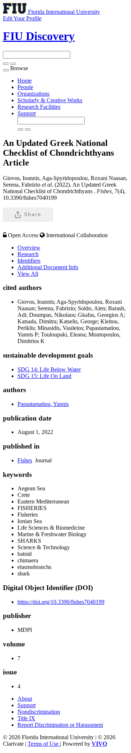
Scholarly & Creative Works (49, 100)
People (25, 87)
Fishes (24, 460)
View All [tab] (27, 274)
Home (24, 80)
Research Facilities (38, 107)
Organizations (33, 94)
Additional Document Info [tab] (47, 267)
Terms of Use (44, 744)
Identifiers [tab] (28, 261)
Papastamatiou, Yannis (43, 404)
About (24, 699)
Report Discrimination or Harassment (60, 725)
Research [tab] (28, 254)
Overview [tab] (28, 247)
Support (26, 113)
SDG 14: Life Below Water (49, 369)
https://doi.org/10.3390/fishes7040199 (60, 602)
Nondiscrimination (38, 712)
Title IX (26, 718)
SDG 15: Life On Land (44, 376)
